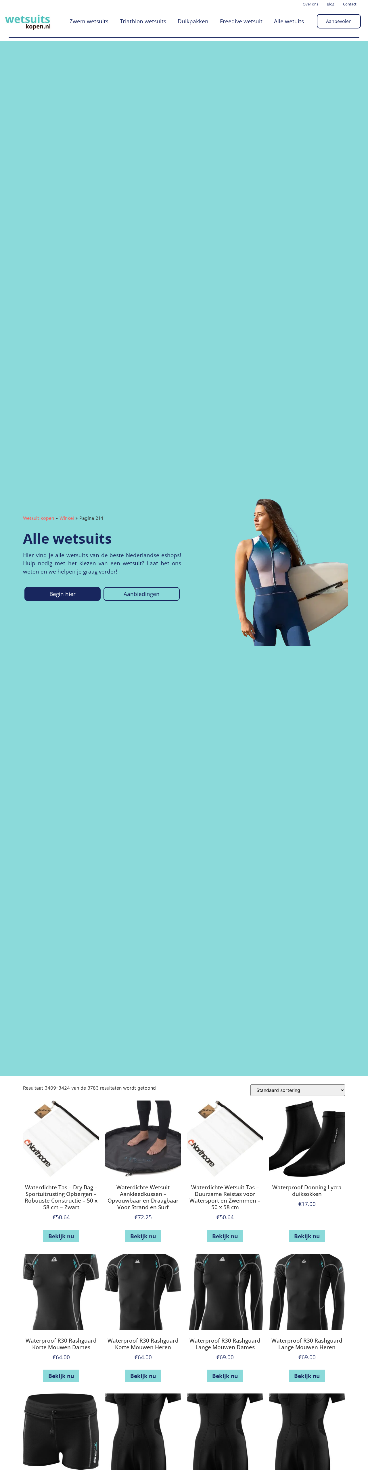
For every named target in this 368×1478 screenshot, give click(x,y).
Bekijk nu (61, 1236)
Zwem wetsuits (89, 21)
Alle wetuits (289, 21)
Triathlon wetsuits (143, 21)
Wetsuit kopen (38, 518)
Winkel (67, 518)
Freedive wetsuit (241, 21)
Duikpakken (193, 21)
